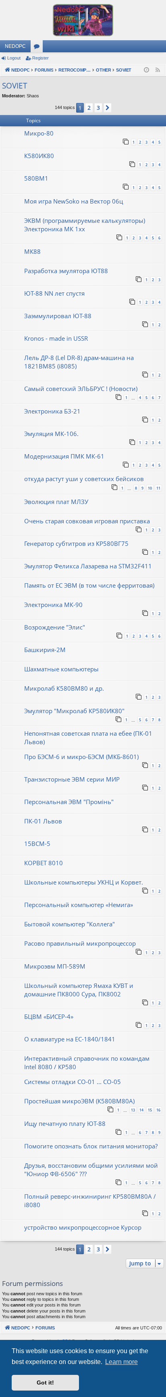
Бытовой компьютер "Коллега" (69, 924)
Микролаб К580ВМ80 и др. (64, 688)
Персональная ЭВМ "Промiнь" (69, 802)
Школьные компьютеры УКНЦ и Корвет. (83, 882)
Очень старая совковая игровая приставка (87, 521)
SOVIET (14, 85)
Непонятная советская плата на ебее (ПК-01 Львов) (88, 737)
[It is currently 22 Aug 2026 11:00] (146, 70)
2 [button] (89, 107)
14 (141, 1110)
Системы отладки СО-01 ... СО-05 (72, 1082)
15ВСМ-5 (37, 843)
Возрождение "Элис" (54, 627)
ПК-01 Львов (43, 821)
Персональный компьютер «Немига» (78, 905)
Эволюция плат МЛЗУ (56, 502)
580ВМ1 (36, 178)
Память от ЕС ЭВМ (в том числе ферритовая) (89, 585)
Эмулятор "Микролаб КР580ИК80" (74, 711)
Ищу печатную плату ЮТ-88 (65, 1123)
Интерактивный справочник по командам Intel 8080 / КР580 (86, 1062)
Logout (14, 58)
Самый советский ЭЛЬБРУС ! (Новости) (80, 389)
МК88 (32, 251)
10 (150, 488)
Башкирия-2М (45, 650)
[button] (108, 108)
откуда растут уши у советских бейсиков (84, 479)
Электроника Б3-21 (52, 411)
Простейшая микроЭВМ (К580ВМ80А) (79, 1101)
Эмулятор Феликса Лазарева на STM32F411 (88, 566)
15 (150, 1110)
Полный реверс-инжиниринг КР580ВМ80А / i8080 (90, 1200)
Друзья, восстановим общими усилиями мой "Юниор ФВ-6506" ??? (91, 1169)
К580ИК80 (39, 156)
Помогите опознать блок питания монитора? (91, 1146)
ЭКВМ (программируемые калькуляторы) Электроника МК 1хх (84, 224)
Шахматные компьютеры (61, 669)
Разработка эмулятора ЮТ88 (66, 271)
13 (133, 1110)
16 (158, 1110)
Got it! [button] (45, 1382)
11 (158, 488)
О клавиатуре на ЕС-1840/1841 (69, 1039)
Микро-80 (39, 133)
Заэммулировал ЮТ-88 (57, 316)
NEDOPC (15, 46)
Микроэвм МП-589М (54, 966)
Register (40, 58)
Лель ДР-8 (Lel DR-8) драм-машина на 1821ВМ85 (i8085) (79, 362)
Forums (38, 47)
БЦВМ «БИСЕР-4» (48, 1016)
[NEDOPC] (83, 20)
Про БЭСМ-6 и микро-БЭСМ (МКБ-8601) (81, 757)
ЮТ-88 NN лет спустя (54, 293)
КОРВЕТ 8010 (43, 863)
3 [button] (98, 107)
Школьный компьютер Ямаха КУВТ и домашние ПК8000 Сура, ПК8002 (78, 989)
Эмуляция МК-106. (51, 434)
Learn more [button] (121, 1361)
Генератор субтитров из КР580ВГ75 (76, 543)
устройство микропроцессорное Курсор (82, 1227)
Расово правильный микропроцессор (80, 943)
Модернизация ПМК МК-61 (64, 456)
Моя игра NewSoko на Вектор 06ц (73, 201)
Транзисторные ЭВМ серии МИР (72, 779)
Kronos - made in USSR (56, 338)
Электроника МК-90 (53, 605)
